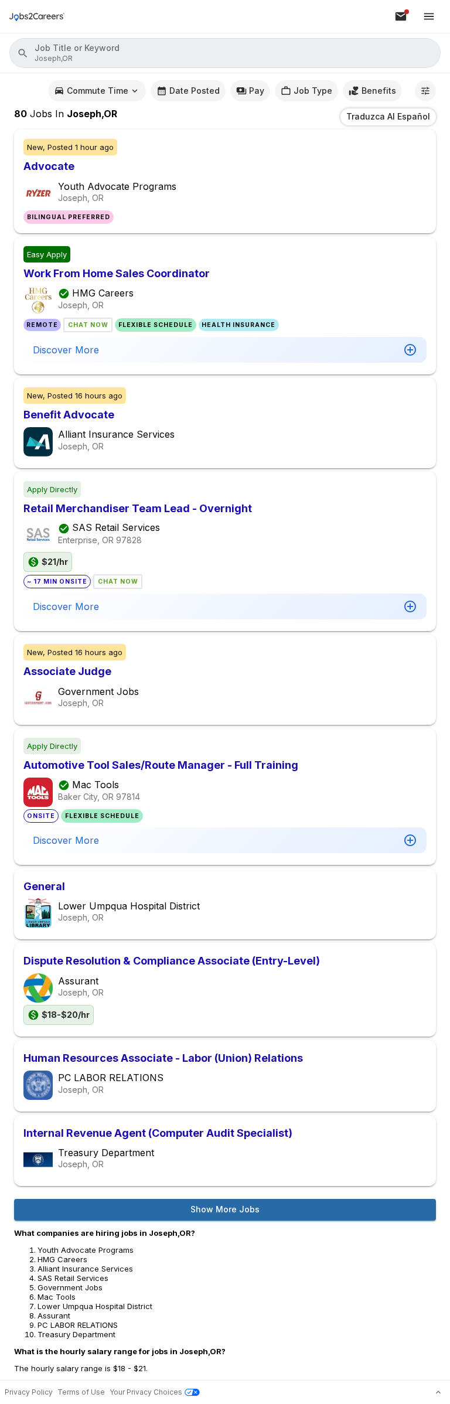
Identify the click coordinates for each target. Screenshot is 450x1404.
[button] (225, 53)
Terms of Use (81, 1392)
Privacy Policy (29, 1392)
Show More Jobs (225, 1209)
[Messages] (400, 16)
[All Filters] (425, 90)
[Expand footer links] (438, 1392)
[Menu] (429, 16)
